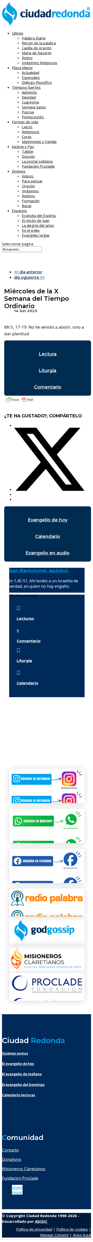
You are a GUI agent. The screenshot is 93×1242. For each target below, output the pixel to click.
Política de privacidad (34, 1229)
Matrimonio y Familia (39, 141)
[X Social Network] (49, 489)
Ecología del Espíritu (39, 215)
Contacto (10, 1150)
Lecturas (25, 618)
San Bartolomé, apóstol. (39, 570)
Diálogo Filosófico (37, 82)
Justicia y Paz (23, 146)
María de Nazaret (37, 52)
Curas (26, 136)
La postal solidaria (37, 161)
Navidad (29, 97)
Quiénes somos (15, 1053)
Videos (27, 176)
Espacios (19, 210)
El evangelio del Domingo (23, 1084)
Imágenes (30, 190)
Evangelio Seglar (36, 235)
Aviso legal (82, 1234)
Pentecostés (33, 116)
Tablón (27, 151)
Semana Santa (34, 107)
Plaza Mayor (22, 67)
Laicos (27, 126)
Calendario (47, 536)
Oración (28, 185)
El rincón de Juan (35, 220)
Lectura (48, 354)
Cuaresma (30, 102)
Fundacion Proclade (20, 1178)
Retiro (27, 57)
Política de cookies (72, 1229)
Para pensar (32, 180)
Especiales (31, 77)
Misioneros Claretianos (23, 1168)
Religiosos (30, 131)
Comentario (47, 387)
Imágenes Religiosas (39, 62)
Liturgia (47, 370)
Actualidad (30, 72)
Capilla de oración (36, 47)
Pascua (28, 111)
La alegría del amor (38, 225)
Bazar (27, 205)
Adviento (29, 92)
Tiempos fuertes (26, 87)
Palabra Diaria (33, 37)
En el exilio (31, 230)
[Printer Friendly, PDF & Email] (19, 402)
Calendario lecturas (18, 1095)
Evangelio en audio (47, 553)
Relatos (28, 195)
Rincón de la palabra (39, 42)
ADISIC (41, 1221)
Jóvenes (19, 171)
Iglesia (17, 33)
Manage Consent (54, 1234)
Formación (30, 200)
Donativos (11, 1159)
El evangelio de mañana (22, 1074)
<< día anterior (28, 272)
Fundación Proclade (38, 166)
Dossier (28, 156)
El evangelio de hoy (18, 1064)
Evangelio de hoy (47, 520)
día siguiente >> (29, 277)
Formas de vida (25, 121)
